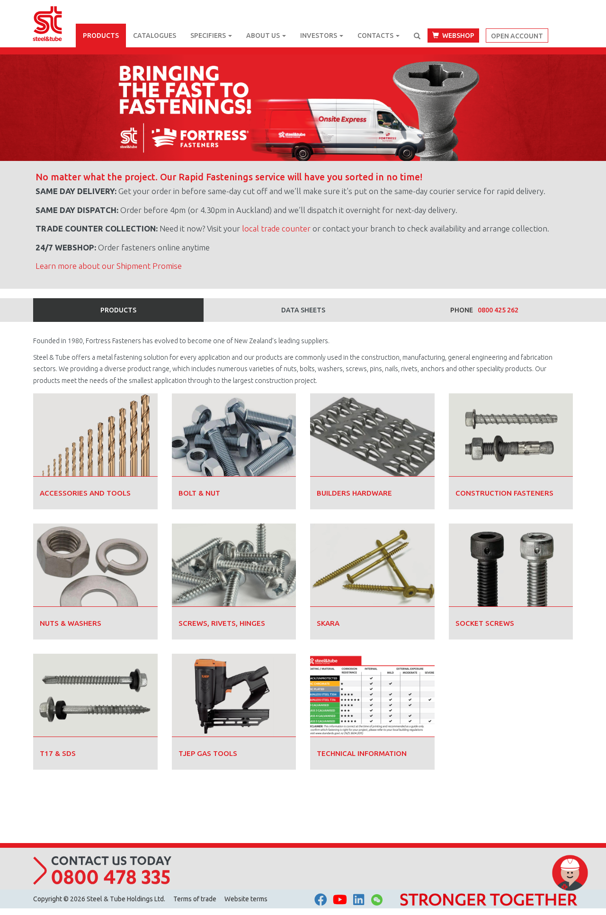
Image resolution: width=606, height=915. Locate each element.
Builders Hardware (354, 493)
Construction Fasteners (504, 493)
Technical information (362, 753)
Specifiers (208, 35)
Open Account (517, 36)
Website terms (245, 899)
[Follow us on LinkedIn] (358, 900)
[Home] (54, 12)
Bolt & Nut (199, 493)
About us (263, 35)
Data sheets (303, 310)
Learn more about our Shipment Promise (109, 265)
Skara (328, 623)
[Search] (417, 36)
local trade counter (276, 228)
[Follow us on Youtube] (340, 900)
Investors (319, 35)
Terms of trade (194, 899)
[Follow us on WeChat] (377, 902)
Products (101, 35)
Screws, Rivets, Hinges (221, 623)
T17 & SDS (58, 753)
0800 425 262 (498, 310)
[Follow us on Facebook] (320, 900)
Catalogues (154, 35)
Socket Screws (484, 623)
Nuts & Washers (70, 623)
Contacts (376, 35)
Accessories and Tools (85, 493)
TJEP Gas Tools (207, 753)
